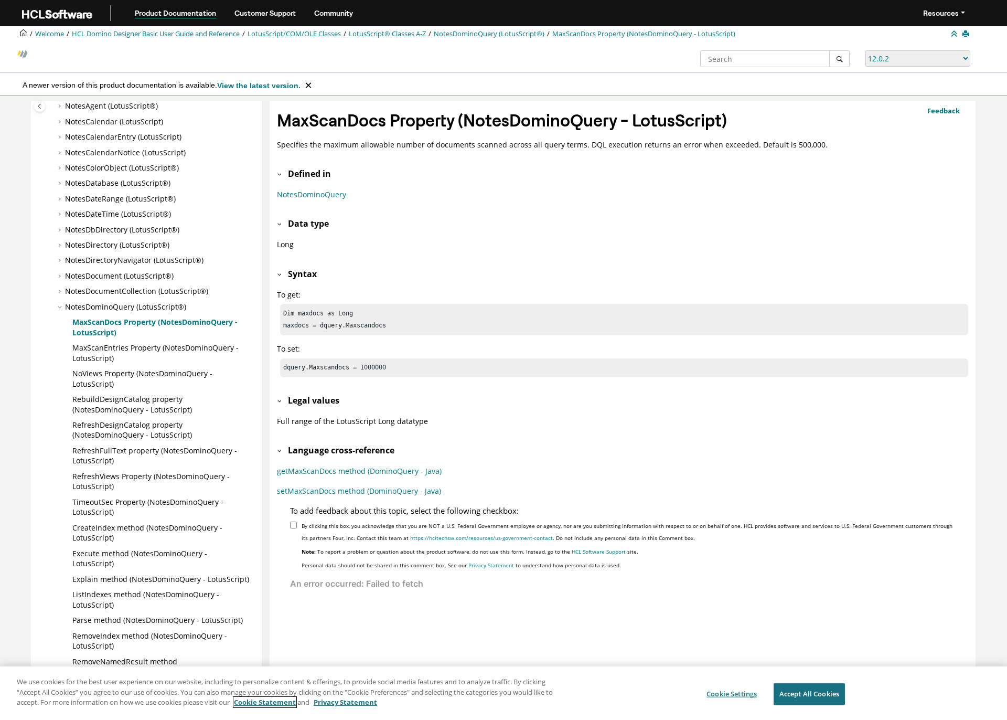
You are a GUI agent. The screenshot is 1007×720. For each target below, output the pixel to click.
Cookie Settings (731, 693)
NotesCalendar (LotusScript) (114, 121)
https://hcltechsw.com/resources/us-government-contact (481, 538)
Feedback (943, 110)
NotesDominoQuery (311, 194)
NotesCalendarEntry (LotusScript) (123, 137)
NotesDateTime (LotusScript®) (118, 214)
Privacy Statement (491, 565)
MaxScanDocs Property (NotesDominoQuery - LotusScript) (643, 33)
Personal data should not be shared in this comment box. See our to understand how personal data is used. (461, 565)
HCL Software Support (599, 551)
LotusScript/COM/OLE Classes (294, 33)
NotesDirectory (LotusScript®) (117, 245)
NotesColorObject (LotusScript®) (122, 168)
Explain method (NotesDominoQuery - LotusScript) (160, 579)
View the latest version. (259, 85)
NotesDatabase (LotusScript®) (117, 183)
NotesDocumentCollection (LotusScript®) (136, 291)
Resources (941, 13)
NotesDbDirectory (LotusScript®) (122, 230)
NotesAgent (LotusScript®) (111, 106)
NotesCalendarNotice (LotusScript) (125, 152)
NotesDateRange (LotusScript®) (120, 199)
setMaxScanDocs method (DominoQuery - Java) (359, 491)
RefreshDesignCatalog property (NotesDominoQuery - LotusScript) (132, 430)
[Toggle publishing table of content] (39, 106)
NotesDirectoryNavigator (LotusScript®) (134, 260)
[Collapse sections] (955, 34)
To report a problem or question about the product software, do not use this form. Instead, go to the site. (470, 551)
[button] (61, 106)
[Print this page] (966, 34)
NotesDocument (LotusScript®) (119, 276)
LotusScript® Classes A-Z (387, 33)
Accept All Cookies (809, 693)
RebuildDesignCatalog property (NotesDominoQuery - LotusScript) (132, 404)
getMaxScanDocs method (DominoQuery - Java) (359, 471)
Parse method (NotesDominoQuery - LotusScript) (157, 620)
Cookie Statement (265, 702)
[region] (503, 693)
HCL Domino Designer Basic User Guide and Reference (156, 33)
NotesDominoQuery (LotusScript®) (489, 33)
